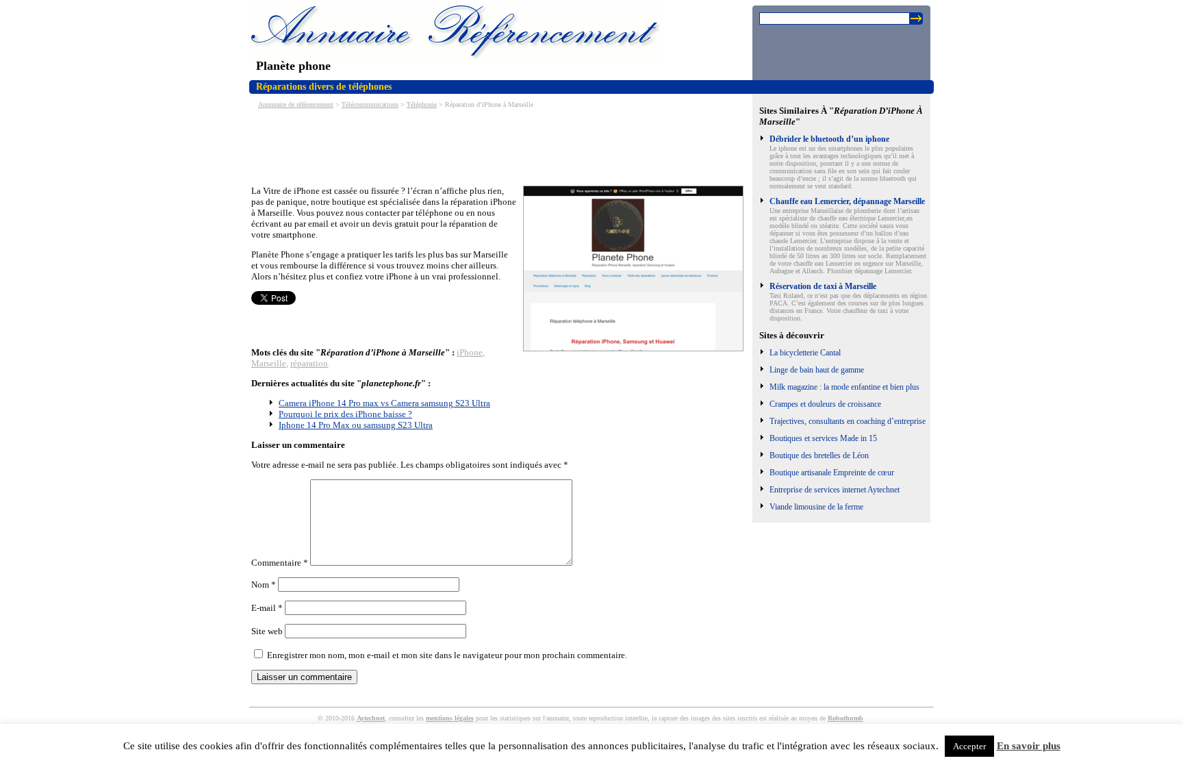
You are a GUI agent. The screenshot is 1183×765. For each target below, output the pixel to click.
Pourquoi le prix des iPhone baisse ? (345, 414)
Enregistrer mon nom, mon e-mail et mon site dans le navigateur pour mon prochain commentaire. (447, 655)
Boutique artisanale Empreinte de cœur (831, 472)
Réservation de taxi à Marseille (822, 286)
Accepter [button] (969, 746)
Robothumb (845, 718)
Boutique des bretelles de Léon (819, 455)
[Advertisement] (500, 146)
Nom (263, 584)
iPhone (470, 352)
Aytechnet (371, 718)
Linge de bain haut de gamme (816, 370)
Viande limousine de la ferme (816, 507)
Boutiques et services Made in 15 (823, 438)
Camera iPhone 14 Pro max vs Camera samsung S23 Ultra (384, 403)
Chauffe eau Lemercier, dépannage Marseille (847, 201)
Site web (267, 631)
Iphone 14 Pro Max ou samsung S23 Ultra (356, 425)
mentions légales (450, 718)
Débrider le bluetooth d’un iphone (829, 139)
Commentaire (279, 562)
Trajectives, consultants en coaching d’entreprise (847, 421)
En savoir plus (1028, 745)
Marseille (268, 363)
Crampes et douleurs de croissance (825, 404)
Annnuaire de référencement (295, 104)
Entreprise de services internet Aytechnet (834, 489)
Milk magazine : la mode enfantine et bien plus (844, 387)
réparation (309, 363)
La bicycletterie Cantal (805, 353)
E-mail (267, 608)
